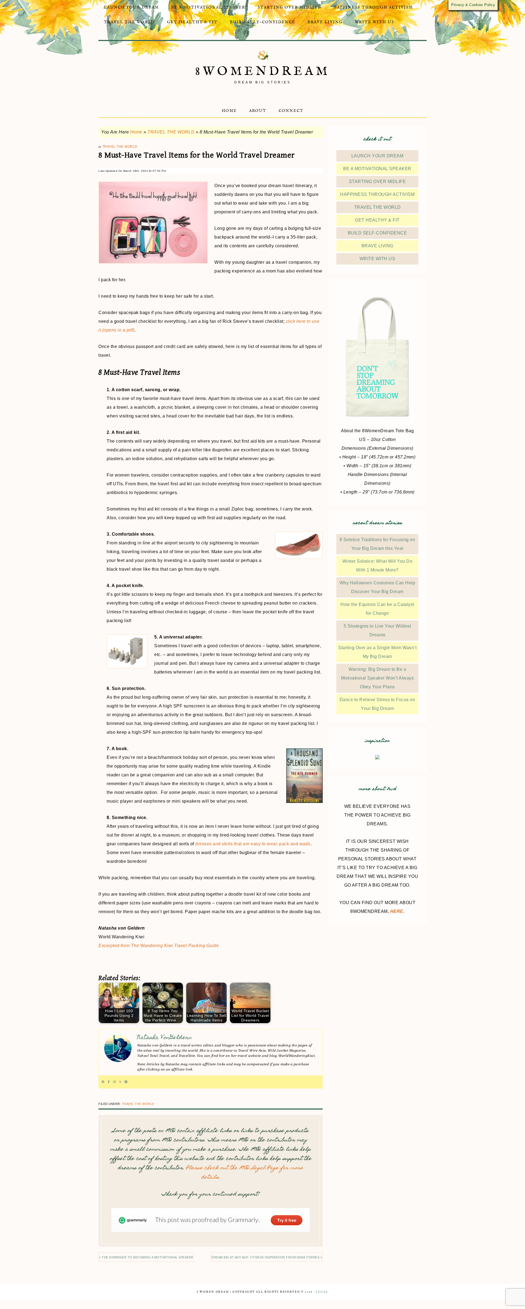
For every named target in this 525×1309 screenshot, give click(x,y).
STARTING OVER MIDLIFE (377, 181)
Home (136, 132)
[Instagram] (114, 1082)
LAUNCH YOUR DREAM (377, 155)
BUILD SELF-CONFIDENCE (377, 233)
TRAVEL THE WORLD (170, 132)
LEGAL (322, 1292)
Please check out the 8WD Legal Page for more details (244, 1172)
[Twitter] (120, 1082)
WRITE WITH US (377, 258)
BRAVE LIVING (377, 245)
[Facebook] (108, 1082)
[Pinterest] (125, 1082)
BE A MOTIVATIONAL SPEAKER (377, 168)
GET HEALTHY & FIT (377, 220)
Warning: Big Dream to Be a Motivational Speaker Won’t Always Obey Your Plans (377, 678)
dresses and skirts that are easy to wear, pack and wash (252, 843)
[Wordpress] (102, 1082)
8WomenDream (262, 71)
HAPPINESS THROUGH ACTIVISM (377, 194)
